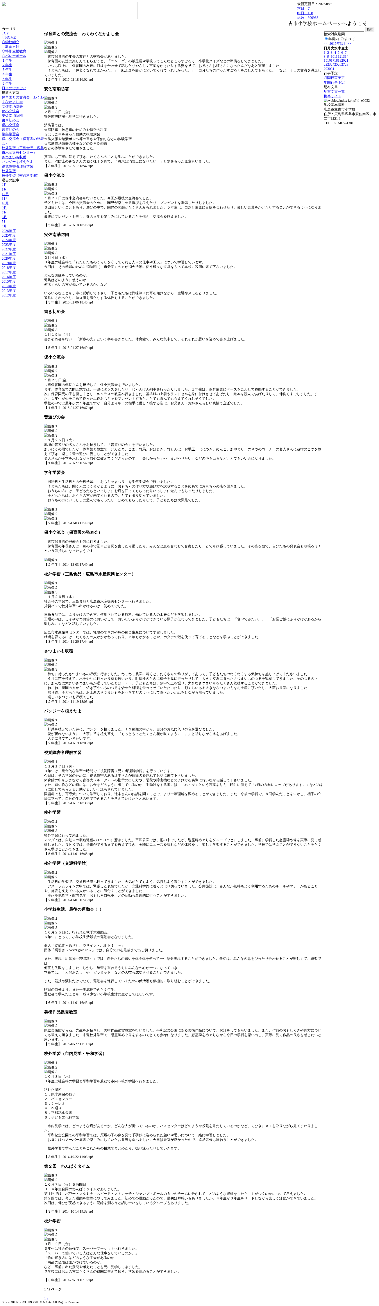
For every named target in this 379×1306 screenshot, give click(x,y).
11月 (5, 198)
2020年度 (9, 258)
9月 (4, 208)
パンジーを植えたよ (17, 162)
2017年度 (9, 272)
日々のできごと (14, 88)
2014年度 (9, 286)
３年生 (7, 69)
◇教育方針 (10, 46)
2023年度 (9, 244)
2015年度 (9, 281)
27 (343, 64)
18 (336, 60)
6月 (4, 217)
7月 (4, 212)
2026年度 (9, 231)
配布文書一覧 (334, 91)
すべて (349, 39)
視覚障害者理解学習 (17, 166)
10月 (5, 203)
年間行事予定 (334, 82)
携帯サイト (332, 96)
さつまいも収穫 (14, 157)
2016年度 (9, 277)
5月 (4, 221)
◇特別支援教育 (14, 51)
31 (332, 69)
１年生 (7, 60)
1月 (4, 189)
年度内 (333, 39)
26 (339, 64)
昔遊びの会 (10, 129)
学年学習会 (10, 134)
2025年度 (9, 235)
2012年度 (9, 295)
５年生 (7, 79)
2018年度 (9, 267)
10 (332, 56)
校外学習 (9, 171)
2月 (4, 185)
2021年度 (9, 254)
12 (339, 56)
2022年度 (9, 249)
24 (332, 64)
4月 (4, 226)
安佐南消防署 (12, 106)
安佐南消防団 (12, 116)
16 (329, 60)
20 (343, 60)
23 (329, 64)
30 (329, 69)
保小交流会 (10, 111)
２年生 (7, 65)
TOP (5, 33)
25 (336, 64)
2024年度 (9, 240)
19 (339, 60)
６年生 (7, 83)
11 (336, 56)
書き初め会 (10, 120)
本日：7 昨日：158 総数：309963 (307, 13)
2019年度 (9, 263)
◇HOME (9, 37)
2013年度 (9, 291)
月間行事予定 (334, 78)
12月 (5, 194)
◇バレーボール (14, 56)
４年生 (7, 74)
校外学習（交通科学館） (21, 175)
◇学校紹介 (10, 42)
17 (332, 60)
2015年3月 (337, 43)
